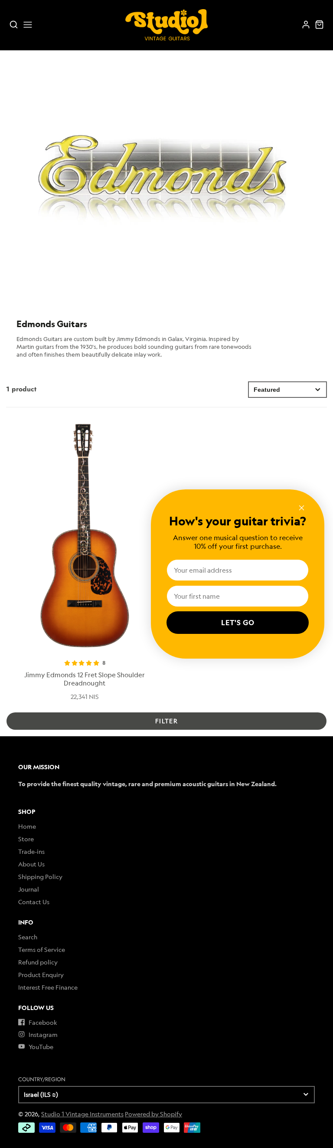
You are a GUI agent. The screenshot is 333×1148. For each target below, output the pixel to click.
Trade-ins (31, 851)
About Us (31, 864)
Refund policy (38, 962)
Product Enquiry (41, 974)
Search (27, 937)
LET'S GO (238, 622)
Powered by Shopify (153, 1114)
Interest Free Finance (48, 987)
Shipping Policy (40, 876)
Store (26, 839)
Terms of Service (41, 949)
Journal (28, 889)
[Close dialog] (301, 507)
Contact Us (33, 901)
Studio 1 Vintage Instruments (82, 1114)
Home (27, 826)
